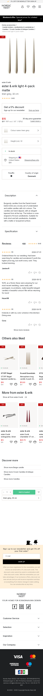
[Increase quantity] (10, 492)
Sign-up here (34, 110)
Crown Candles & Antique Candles (22, 29)
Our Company (9, 645)
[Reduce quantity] (3, 492)
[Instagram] (21, 606)
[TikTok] (28, 606)
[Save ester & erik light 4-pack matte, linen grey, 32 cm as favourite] (38, 492)
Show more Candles (12, 479)
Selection (7, 627)
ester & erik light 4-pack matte (13, 31)
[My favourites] (28, 7)
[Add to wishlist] (11, 384)
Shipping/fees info (31, 160)
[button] (8, 98)
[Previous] (4, 56)
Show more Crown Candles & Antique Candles (18, 473)
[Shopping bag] (34, 7)
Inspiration (7, 636)
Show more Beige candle (14, 467)
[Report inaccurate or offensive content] (39, 272)
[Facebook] (14, 606)
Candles (5, 29)
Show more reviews (21, 330)
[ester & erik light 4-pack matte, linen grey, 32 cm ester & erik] (21, 55)
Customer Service (11, 618)
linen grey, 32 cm (10, 498)
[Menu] (40, 7)
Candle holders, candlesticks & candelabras (18, 27)
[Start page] (6, 7)
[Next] (38, 56)
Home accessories (8, 25)
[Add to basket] (15, 384)
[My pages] (22, 7)
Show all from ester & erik (13, 397)
